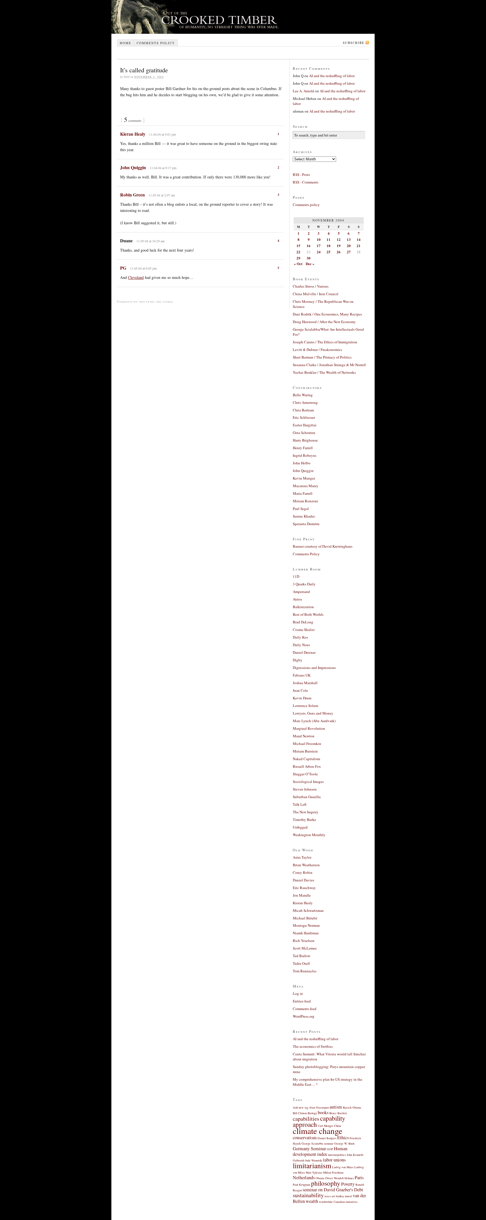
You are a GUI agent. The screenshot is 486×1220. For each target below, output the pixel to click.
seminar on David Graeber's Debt (333, 1190)
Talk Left (300, 804)
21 (359, 245)
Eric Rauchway (304, 887)
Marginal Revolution (309, 728)
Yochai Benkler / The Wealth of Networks (324, 372)
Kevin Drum (302, 697)
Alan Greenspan (319, 1107)
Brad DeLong (303, 621)
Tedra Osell (301, 963)
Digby (297, 659)
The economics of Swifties (313, 1046)
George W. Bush (344, 1143)
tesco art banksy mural (338, 1196)
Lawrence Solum (305, 705)
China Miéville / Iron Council (315, 293)
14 (359, 239)
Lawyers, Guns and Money (313, 713)
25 (328, 251)
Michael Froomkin (307, 743)
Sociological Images (308, 781)
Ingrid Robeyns (304, 455)
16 (308, 245)
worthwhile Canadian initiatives (338, 1202)
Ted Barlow (301, 955)
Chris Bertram (303, 410)
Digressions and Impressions (314, 667)
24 (319, 251)
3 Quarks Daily (304, 584)
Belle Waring (303, 394)
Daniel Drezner (304, 652)
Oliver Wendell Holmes (339, 1178)
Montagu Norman (306, 925)
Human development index (320, 1151)
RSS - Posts (301, 174)
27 (349, 251)
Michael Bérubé (305, 918)
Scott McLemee (305, 948)
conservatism (305, 1137)
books (323, 1112)
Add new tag (300, 1107)
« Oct (298, 263)
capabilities (306, 1118)
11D (296, 576)
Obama (320, 1178)
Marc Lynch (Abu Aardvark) (314, 720)
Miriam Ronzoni (305, 500)
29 (298, 258)
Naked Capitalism (306, 758)
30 (308, 258)
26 (339, 251)
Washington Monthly (309, 834)
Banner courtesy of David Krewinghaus (322, 546)
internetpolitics (337, 1155)
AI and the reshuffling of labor (332, 75)
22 (298, 251)
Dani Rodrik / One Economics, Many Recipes (327, 314)
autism (336, 1107)
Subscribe (353, 43)
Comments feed (304, 1008)
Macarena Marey (305, 485)
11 (328, 239)
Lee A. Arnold (303, 90)
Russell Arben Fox (307, 766)
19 (339, 245)
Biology (312, 1113)
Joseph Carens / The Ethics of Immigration (325, 341)
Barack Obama (352, 1107)
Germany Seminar (309, 1148)
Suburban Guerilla (307, 796)
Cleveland (136, 277)
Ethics (343, 1137)
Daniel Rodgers (327, 1138)
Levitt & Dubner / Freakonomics (317, 349)
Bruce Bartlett (338, 1113)
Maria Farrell (302, 493)
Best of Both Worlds (308, 614)
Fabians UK (301, 675)
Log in (298, 993)
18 (328, 245)
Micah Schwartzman (308, 910)
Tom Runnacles (304, 970)
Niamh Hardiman (306, 932)
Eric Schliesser (304, 417)
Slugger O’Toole (305, 773)
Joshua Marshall (305, 682)
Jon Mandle (302, 895)
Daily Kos (300, 637)
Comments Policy (306, 553)
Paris (359, 1177)
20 (349, 245)
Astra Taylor (302, 857)
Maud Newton (303, 735)
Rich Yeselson (303, 940)
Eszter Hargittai (304, 424)
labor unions (334, 1160)
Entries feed (302, 1001)
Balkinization (303, 606)
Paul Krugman (301, 1185)
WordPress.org (303, 1016)
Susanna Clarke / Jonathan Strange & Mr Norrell (329, 364)
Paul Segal (301, 508)
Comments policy (156, 43)
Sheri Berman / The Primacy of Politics (322, 357)
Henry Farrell (303, 447)
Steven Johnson (305, 789)
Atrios (297, 599)
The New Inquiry (305, 811)
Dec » (310, 263)
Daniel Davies (303, 880)
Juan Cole (300, 690)
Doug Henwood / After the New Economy (324, 321)
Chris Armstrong (305, 402)
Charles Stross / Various (310, 286)
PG (123, 268)
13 (349, 239)
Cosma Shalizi (304, 629)
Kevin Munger (304, 478)
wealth (312, 1201)
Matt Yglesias (314, 1172)
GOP (330, 1149)
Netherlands (304, 1177)
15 (298, 245)
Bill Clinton (300, 1113)
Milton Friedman (333, 1172)
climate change (317, 1130)
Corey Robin (302, 872)
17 (319, 245)
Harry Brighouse (305, 440)
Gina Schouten (304, 432)
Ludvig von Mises (343, 1167)
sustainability (308, 1195)
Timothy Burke (304, 819)
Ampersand (301, 591)
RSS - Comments (305, 182)
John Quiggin (133, 167)
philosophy (325, 1183)
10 (319, 239)
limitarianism (312, 1165)
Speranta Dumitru (306, 523)
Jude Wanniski (313, 1160)
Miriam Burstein (305, 751)
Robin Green (132, 194)
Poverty (348, 1184)
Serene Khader (304, 516)
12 (339, 239)
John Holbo (301, 462)
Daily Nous (301, 644)
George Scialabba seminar (318, 1143)
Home (125, 43)
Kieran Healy (132, 134)
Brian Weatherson (306, 864)
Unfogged (300, 827)
